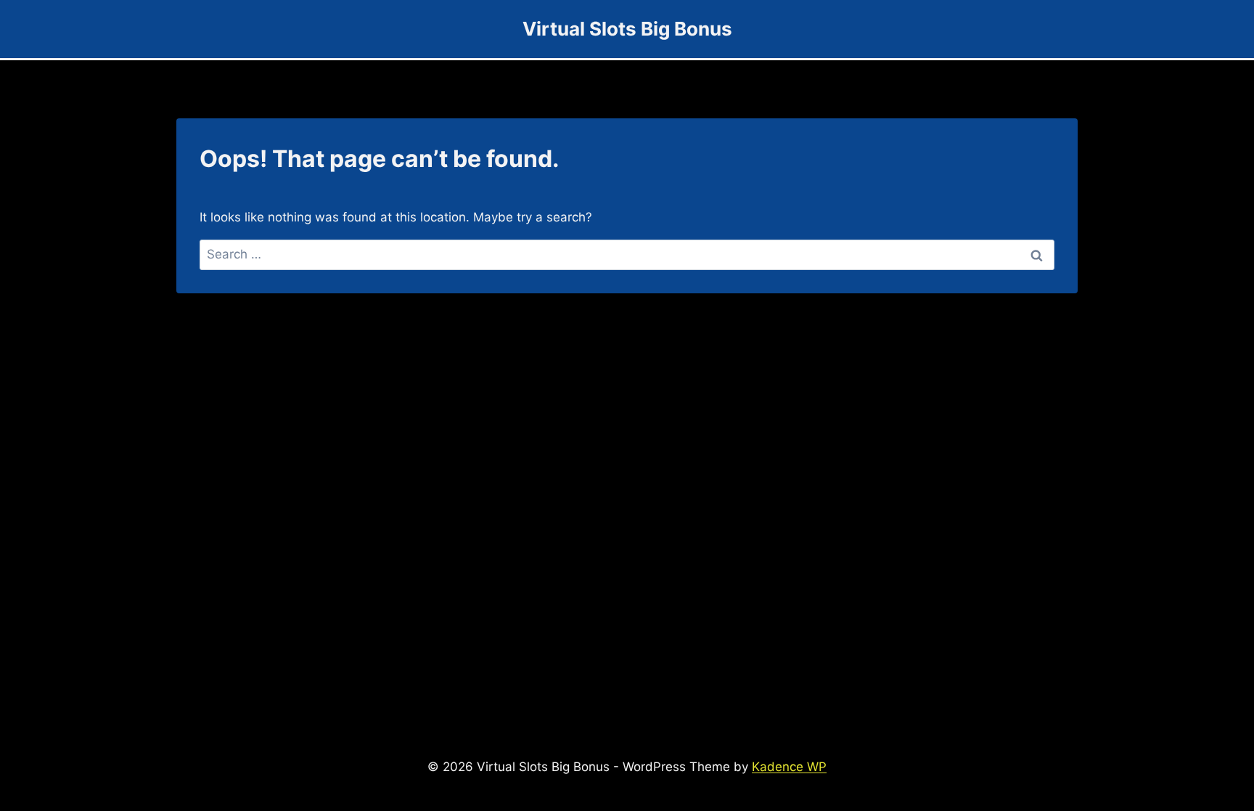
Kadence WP (789, 766)
